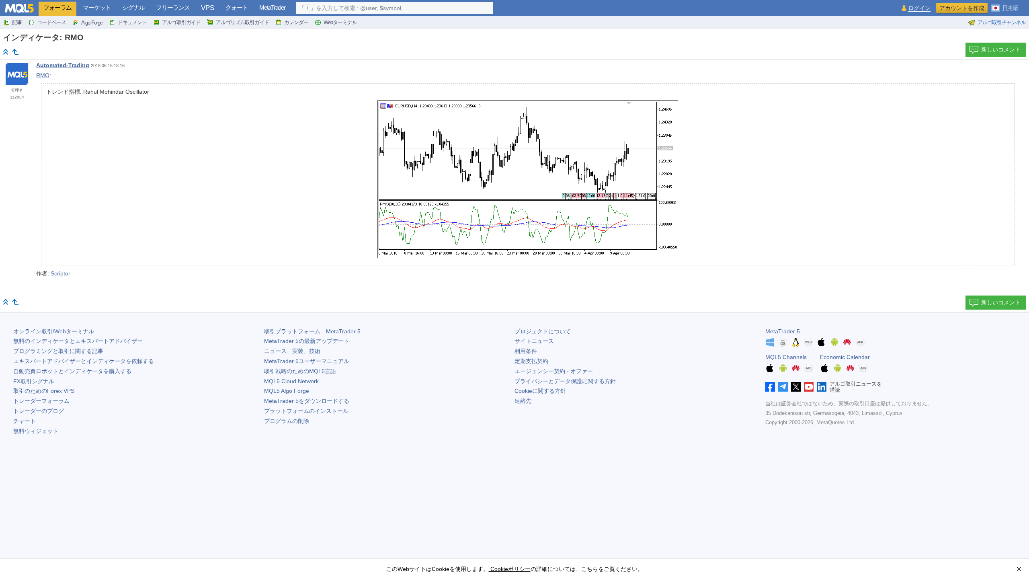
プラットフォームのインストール (306, 411)
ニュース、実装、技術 (292, 351)
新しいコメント (1001, 49)
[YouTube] (809, 387)
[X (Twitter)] (796, 387)
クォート (236, 7)
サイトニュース (534, 341)
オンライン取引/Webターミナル (53, 331)
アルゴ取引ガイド (181, 22)
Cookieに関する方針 (540, 391)
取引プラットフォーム (312, 331)
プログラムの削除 (286, 421)
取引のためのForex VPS (43, 391)
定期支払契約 (531, 361)
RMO (42, 75)
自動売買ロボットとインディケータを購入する (72, 371)
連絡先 (522, 401)
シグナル (133, 7)
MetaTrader (272, 7)
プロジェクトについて (542, 331)
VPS (207, 8)
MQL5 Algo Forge (286, 391)
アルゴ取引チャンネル (1002, 22)
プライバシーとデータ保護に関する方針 (565, 381)
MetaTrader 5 (782, 331)
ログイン (919, 8)
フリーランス (173, 7)
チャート (24, 421)
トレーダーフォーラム (41, 401)
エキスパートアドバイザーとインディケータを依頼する (83, 361)
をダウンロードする (306, 401)
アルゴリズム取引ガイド (242, 22)
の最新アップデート (306, 341)
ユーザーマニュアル (306, 361)
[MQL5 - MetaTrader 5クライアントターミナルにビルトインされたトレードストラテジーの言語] (19, 8)
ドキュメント (132, 22)
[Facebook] (770, 387)
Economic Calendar (845, 357)
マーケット (97, 7)
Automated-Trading (62, 65)
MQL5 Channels (786, 357)
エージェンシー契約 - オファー (553, 371)
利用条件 (525, 351)
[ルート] (5, 52)
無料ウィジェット (35, 431)
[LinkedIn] (821, 387)
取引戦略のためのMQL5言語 (300, 371)
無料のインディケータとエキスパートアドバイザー (78, 341)
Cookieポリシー (510, 569)
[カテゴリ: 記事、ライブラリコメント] (15, 52)
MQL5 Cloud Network (291, 381)
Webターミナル (340, 22)
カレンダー (296, 22)
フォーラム (57, 7)
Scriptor (60, 273)
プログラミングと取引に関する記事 (58, 351)
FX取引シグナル (33, 381)
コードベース (51, 22)
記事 (17, 22)
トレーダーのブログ (38, 411)
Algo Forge (91, 23)
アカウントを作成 (961, 8)
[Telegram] (783, 387)
